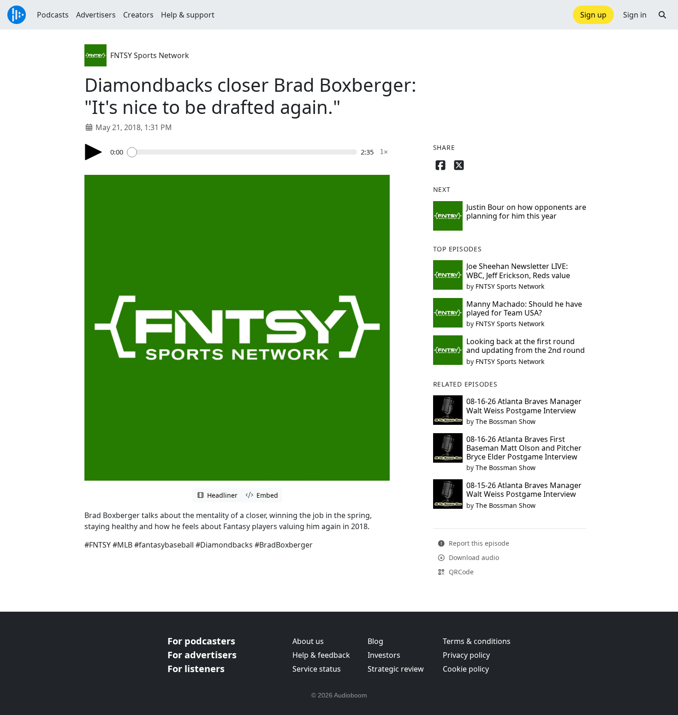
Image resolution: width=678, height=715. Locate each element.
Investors (384, 655)
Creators (138, 15)
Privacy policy (466, 655)
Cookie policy (466, 669)
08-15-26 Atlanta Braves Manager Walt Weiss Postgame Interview (524, 489)
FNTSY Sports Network (149, 55)
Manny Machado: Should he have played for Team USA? (524, 308)
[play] (93, 152)
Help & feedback (321, 655)
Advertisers (96, 15)
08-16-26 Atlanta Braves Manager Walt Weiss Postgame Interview (524, 405)
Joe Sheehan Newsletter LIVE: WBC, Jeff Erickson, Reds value (518, 270)
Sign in (635, 15)
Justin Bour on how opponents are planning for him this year (526, 211)
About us (308, 641)
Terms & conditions (477, 641)
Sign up (593, 15)
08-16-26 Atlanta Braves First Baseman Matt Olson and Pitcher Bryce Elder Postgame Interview (524, 448)
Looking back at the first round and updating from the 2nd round (525, 345)
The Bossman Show (505, 421)
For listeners (196, 668)
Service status (316, 669)
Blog (375, 641)
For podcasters (201, 641)
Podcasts (53, 15)
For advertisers (202, 655)
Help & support (187, 15)
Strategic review (396, 669)
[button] (662, 15)
